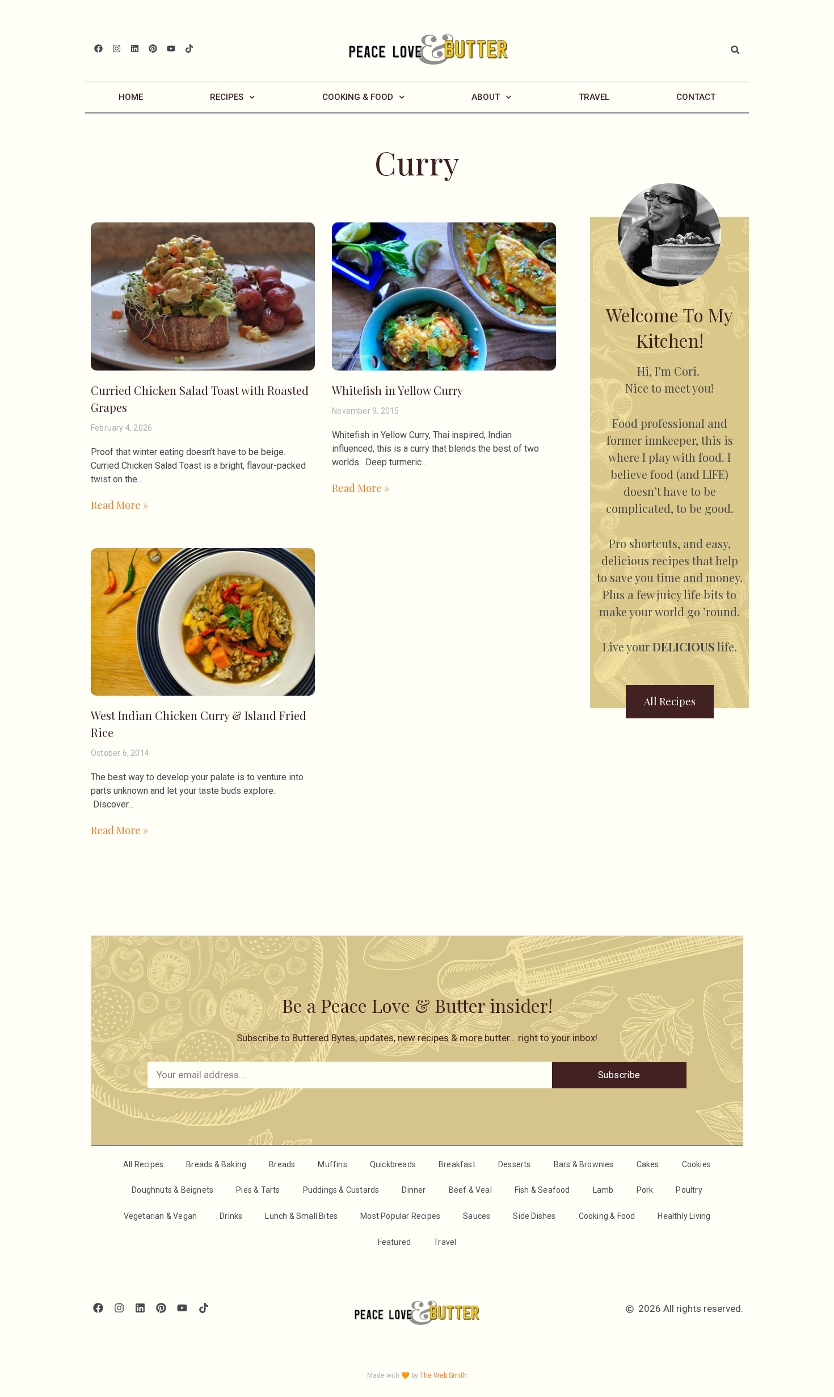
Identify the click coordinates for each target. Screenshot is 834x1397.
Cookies (696, 1164)
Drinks (231, 1216)
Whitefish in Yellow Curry (397, 390)
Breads (282, 1164)
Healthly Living (684, 1216)
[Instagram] (116, 48)
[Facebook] (98, 48)
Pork (645, 1189)
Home (131, 97)
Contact (695, 97)
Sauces (476, 1216)
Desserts (514, 1164)
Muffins (332, 1164)
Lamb (603, 1189)
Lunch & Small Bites (301, 1216)
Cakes (648, 1164)
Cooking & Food (357, 97)
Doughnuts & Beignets (172, 1189)
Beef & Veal (470, 1189)
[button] (735, 50)
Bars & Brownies (584, 1164)
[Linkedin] (134, 48)
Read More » (119, 505)
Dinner (414, 1189)
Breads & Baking (216, 1164)
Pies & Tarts (258, 1189)
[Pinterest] (153, 48)
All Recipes (143, 1164)
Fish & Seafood (542, 1189)
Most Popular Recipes (400, 1216)
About (485, 97)
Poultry (689, 1189)
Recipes (226, 97)
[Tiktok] (189, 48)
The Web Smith (443, 1375)
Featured (394, 1242)
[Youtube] (171, 48)
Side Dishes (534, 1216)
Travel (594, 97)
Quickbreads (393, 1164)
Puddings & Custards (341, 1189)
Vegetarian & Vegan (160, 1216)
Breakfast (457, 1164)
